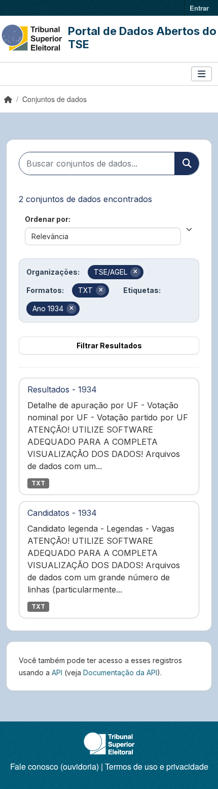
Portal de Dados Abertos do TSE (142, 37)
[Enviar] (186, 163)
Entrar (199, 8)
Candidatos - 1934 (62, 513)
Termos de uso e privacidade (156, 766)
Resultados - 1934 (62, 389)
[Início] (8, 99)
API (57, 672)
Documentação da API (120, 672)
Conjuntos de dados (54, 99)
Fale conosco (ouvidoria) (54, 766)
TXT (38, 483)
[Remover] (135, 272)
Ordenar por (46, 219)
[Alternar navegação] (201, 74)
